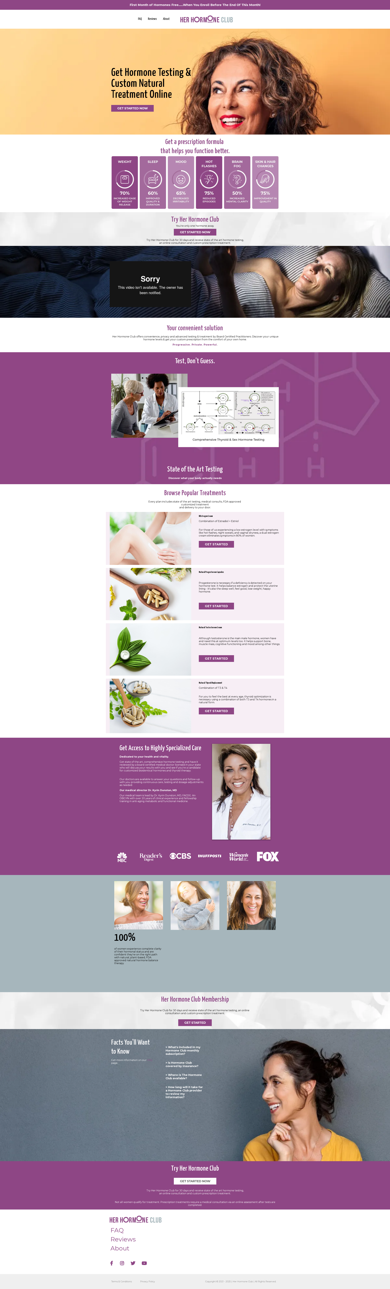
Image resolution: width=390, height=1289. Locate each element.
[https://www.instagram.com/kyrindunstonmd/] (123, 1263)
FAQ (140, 18)
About (166, 18)
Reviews (152, 18)
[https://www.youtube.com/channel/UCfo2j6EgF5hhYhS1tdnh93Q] (145, 1263)
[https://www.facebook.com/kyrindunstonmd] (112, 1263)
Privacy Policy (147, 1281)
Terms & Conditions (121, 1281)
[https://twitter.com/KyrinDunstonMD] (134, 1263)
